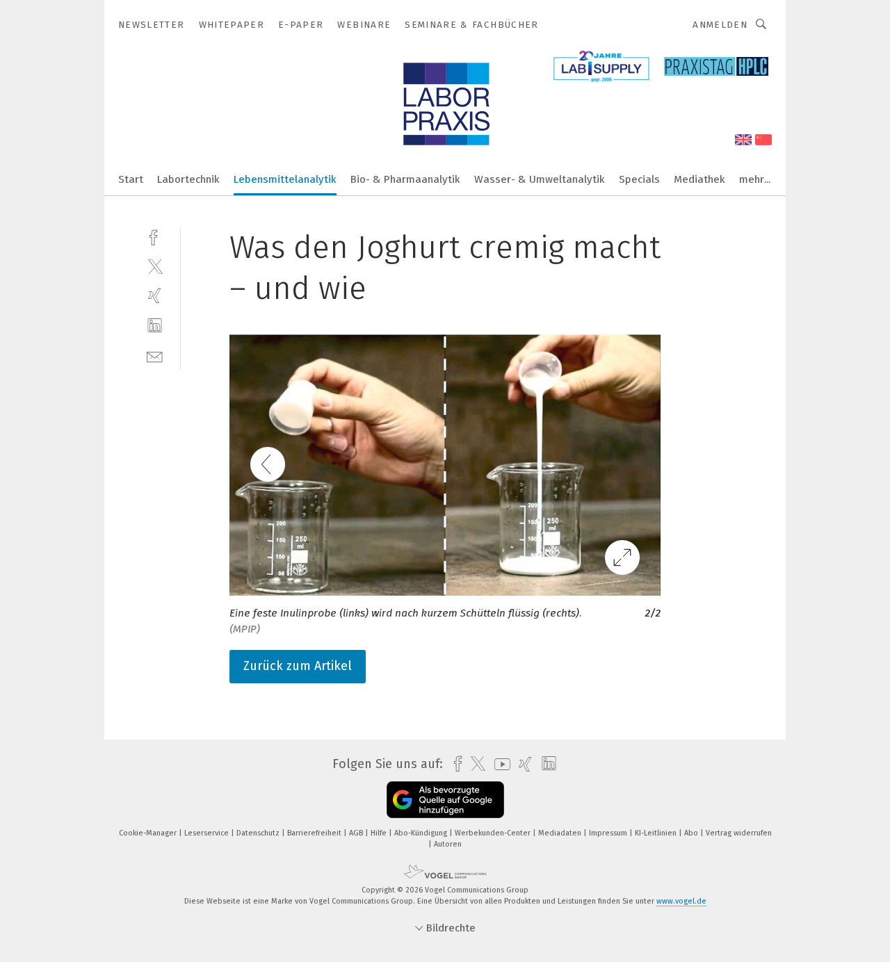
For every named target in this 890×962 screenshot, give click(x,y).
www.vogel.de (681, 901)
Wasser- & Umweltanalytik (539, 179)
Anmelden (720, 25)
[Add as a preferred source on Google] (445, 799)
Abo (692, 833)
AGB (357, 833)
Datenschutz (259, 833)
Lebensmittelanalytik (285, 179)
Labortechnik (188, 179)
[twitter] (154, 266)
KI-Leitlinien (657, 833)
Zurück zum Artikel (297, 666)
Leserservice (207, 833)
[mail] (154, 355)
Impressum (609, 833)
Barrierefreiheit (315, 833)
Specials (639, 179)
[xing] (154, 295)
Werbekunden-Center (494, 833)
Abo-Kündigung (421, 833)
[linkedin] (154, 325)
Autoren (448, 844)
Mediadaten (560, 833)
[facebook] (154, 236)
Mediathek (699, 179)
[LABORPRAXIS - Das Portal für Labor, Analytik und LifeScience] (130, 178)
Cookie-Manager (149, 833)
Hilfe (380, 833)
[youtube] (498, 764)
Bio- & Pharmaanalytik (405, 179)
